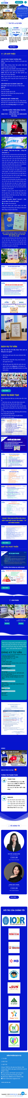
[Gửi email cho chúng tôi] (13, 856)
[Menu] (25, 2)
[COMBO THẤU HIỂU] (21, 610)
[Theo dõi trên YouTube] (15, 768)
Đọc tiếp (7, 622)
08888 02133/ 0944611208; (16, 1075)
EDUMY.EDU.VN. (14, 1093)
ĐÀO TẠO (7, 619)
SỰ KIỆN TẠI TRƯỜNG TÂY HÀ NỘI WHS (19, 37)
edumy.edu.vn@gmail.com (13, 1077)
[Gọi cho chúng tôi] (15, 856)
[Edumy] (7, 2)
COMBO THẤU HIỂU (21, 619)
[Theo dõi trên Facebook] (11, 856)
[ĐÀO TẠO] (7, 610)
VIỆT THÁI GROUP (18, 1095)
